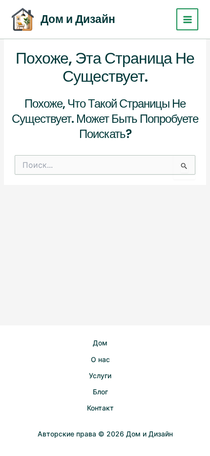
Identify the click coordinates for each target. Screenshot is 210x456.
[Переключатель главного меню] (187, 19)
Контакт (100, 408)
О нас (100, 359)
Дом (100, 343)
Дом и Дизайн (78, 19)
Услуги (100, 375)
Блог (100, 392)
